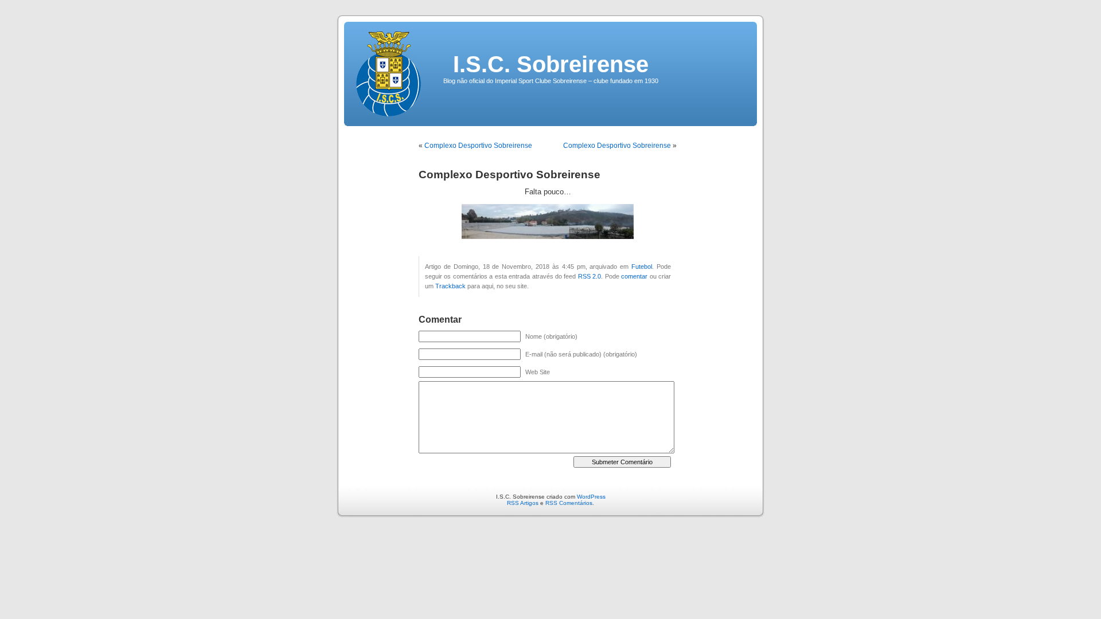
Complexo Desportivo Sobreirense (478, 146)
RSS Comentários (568, 503)
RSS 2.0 (589, 276)
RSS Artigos (522, 503)
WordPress (591, 496)
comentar (634, 276)
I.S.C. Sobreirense (551, 64)
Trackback (450, 286)
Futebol (641, 266)
